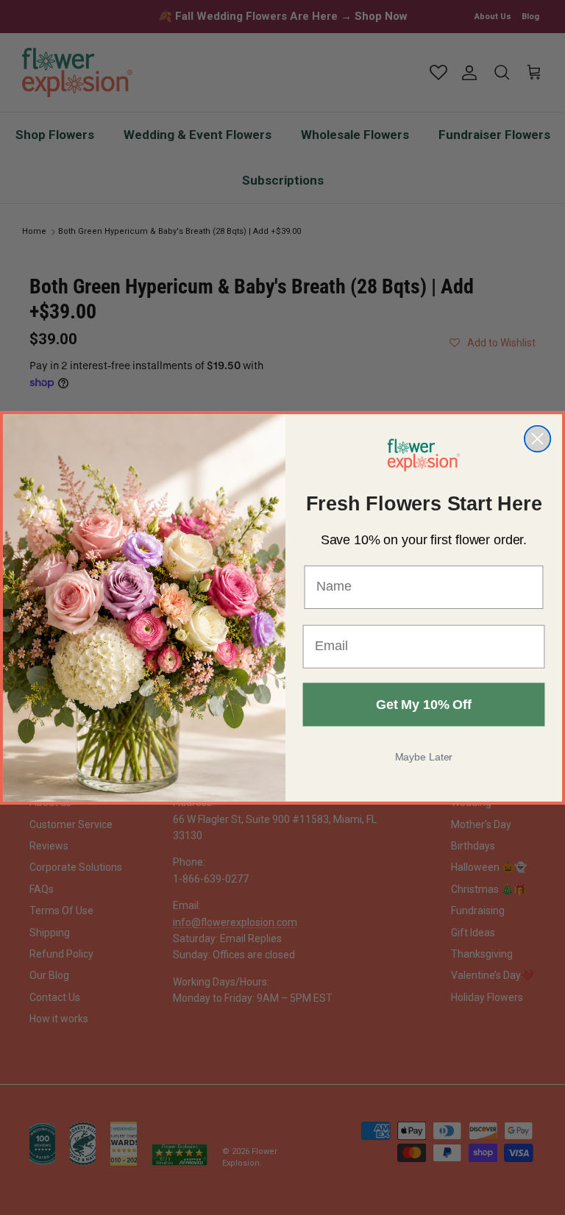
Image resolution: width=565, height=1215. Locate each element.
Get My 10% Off (424, 703)
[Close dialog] (537, 438)
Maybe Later (424, 756)
